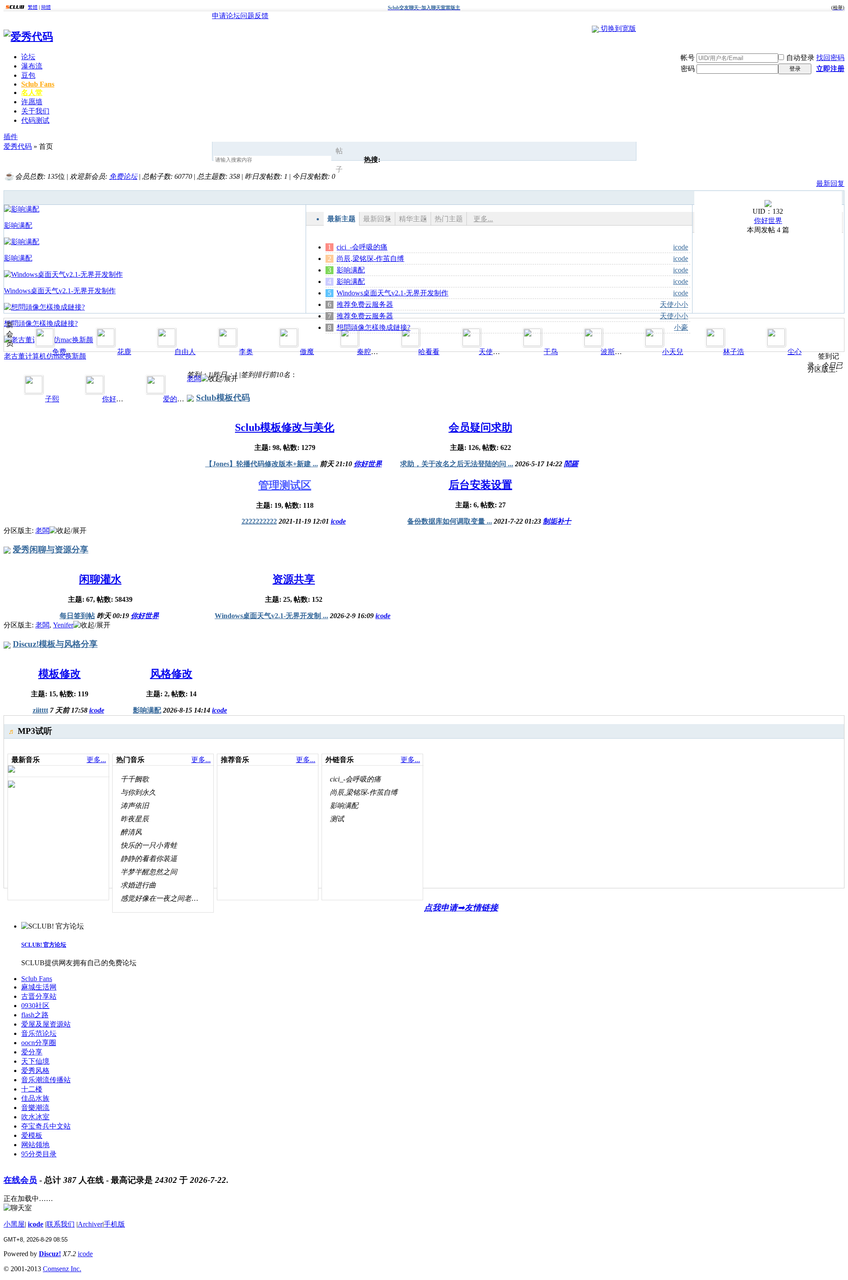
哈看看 (428, 351)
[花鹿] (105, 343)
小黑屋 (14, 1224)
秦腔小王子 (374, 351)
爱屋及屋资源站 (46, 1024)
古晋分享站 (39, 996)
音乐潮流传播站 (46, 1080)
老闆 (194, 378)
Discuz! (50, 1253)
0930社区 (35, 1005)
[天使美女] (471, 343)
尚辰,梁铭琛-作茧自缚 (370, 258)
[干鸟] (532, 343)
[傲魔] (288, 343)
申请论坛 (226, 15)
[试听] (207, 779)
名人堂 (31, 92)
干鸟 (551, 351)
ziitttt (40, 710)
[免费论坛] (44, 343)
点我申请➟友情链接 (461, 907)
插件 (11, 136)
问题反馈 (254, 15)
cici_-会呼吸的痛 (362, 247)
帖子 (339, 160)
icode (680, 247)
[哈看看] (410, 343)
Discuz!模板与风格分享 (55, 644)
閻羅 (571, 464)
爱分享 (31, 1052)
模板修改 (59, 674)
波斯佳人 (615, 351)
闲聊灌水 (100, 579)
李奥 (246, 351)
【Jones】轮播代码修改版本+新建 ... (261, 464)
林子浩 (733, 351)
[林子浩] (715, 343)
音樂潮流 (35, 1107)
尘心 (794, 351)
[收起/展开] (219, 379)
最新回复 (830, 183)
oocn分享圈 (38, 1042)
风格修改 (171, 674)
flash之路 (35, 1015)
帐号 (688, 57)
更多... (483, 219)
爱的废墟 (177, 399)
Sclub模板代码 (223, 397)
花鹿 (124, 351)
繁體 (33, 7)
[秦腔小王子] (349, 343)
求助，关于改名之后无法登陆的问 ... (456, 464)
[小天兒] (654, 343)
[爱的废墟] (155, 391)
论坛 (28, 56)
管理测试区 (284, 485)
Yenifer (63, 625)
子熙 (52, 399)
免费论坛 (123, 176)
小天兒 (672, 351)
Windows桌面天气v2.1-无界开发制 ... (271, 615)
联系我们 (60, 1224)
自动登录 (800, 57)
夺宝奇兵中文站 (46, 1126)
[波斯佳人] (593, 343)
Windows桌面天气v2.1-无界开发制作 (392, 293)
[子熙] (33, 391)
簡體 (46, 7)
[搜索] (352, 160)
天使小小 (674, 304)
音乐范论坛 (39, 1033)
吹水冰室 (35, 1117)
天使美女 (493, 351)
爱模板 (31, 1135)
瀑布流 (31, 66)
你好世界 (768, 220)
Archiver (90, 1224)
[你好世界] (768, 204)
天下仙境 (35, 1061)
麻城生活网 (39, 987)
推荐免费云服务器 (365, 304)
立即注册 (830, 68)
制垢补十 (557, 521)
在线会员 (20, 1180)
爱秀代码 (18, 146)
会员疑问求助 (480, 427)
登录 (795, 68)
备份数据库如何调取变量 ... (449, 521)
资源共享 (294, 579)
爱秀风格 (35, 1070)
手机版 (114, 1224)
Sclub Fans (37, 84)
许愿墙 (31, 102)
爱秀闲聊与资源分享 (50, 549)
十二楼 (31, 1089)
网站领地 (35, 1144)
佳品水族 (35, 1098)
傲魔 (307, 351)
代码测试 (35, 120)
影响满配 (351, 270)
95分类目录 (39, 1154)
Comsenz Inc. (62, 1268)
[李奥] (227, 343)
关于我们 (35, 111)
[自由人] (166, 343)
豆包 (28, 75)
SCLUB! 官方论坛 (43, 944)
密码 (688, 68)
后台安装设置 (480, 485)
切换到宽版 (618, 28)
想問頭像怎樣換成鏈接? (373, 327)
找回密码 (830, 57)
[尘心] (776, 343)
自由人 (185, 351)
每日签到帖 (77, 615)
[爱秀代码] (28, 36)
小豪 (681, 327)
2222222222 (259, 521)
